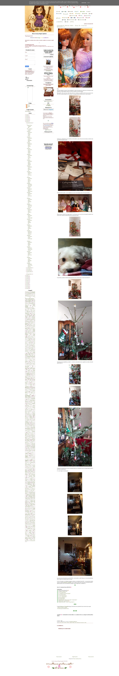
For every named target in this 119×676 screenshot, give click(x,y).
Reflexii (28, 483)
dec (33, 365)
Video (30, 532)
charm (30, 346)
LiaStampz (27, 421)
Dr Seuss (33, 372)
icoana (31, 401)
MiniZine (31, 442)
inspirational (29, 403)
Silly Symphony (30, 505)
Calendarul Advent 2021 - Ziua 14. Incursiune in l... (29, 194)
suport (28, 512)
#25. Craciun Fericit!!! (61, 597)
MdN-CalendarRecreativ (32, 435)
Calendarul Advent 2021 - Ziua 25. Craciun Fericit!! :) (72, 26)
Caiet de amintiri (31, 336)
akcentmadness (27, 310)
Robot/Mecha (31, 487)
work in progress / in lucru (30, 537)
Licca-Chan (27, 422)
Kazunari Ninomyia (28, 411)
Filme (34, 379)
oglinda (32, 452)
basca (34, 324)
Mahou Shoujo (32, 425)
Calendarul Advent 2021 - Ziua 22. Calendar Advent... (29, 151)
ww (34, 538)
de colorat (28, 365)
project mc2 (31, 473)
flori (30, 380)
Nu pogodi (29, 450)
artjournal (26, 320)
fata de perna (33, 377)
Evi (33, 376)
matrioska (32, 434)
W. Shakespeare (33, 534)
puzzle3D (26, 479)
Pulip (29, 477)
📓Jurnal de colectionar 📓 (82, 19)
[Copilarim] (30, 101)
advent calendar (61, 622)
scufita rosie (32, 499)
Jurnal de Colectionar (29, 410)
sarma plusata (30, 496)
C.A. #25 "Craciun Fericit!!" (62, 595)
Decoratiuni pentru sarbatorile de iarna (63, 608)
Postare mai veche (91, 656)
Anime (26, 316)
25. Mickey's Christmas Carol (62, 591)
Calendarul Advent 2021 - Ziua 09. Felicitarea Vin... (29, 221)
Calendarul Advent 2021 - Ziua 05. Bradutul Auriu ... (29, 243)
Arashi (28, 319)
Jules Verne (30, 408)
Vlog (31, 533)
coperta (32, 354)
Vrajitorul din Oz (27, 534)
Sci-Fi (28, 499)
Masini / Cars (27, 434)
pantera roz (33, 457)
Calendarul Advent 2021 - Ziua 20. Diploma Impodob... (29, 162)
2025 (27, 116)
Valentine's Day (30, 528)
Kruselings (26, 417)
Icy (34, 401)
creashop (30, 359)
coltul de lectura (30, 353)
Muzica (33, 447)
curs (34, 362)
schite (34, 498)
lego (32, 420)
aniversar (33, 316)
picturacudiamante (28, 464)
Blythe (34, 329)
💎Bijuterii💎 (76, 11)
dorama (28, 372)
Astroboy (31, 320)
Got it (88, 2)
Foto (26, 383)
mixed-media (33, 444)
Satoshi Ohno (27, 497)
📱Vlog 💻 (66, 21)
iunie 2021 (28, 269)
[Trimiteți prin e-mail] (57, 621)
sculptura (26, 500)
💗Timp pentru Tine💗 (80, 17)
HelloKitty (33, 397)
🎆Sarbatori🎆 (73, 17)
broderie (34, 331)
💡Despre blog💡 (77, 13)
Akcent (31, 309)
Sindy (33, 506)
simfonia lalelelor (27, 506)
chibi (26, 348)
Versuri (30, 530)
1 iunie (32, 294)
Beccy (30, 326)
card (29, 339)
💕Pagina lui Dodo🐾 (87, 15)
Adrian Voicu (27, 304)
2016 (27, 280)
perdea (31, 461)
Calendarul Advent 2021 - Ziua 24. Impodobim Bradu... (29, 139)
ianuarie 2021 (29, 274)
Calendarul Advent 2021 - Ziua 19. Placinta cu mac (29, 168)
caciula (29, 335)
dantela (31, 364)
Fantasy (26, 377)
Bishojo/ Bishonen (32, 328)
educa (33, 375)
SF (27, 503)
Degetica (32, 367)
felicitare (68, 622)
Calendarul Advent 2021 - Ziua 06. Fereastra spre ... (29, 237)
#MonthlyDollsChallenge (31, 292)
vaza (30, 529)
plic (27, 466)
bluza (30, 329)
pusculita (31, 478)
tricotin (29, 526)
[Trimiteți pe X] (60, 621)
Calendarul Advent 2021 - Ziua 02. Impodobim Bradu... (29, 259)
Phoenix (32, 462)
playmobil (33, 465)
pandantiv (27, 456)
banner (32, 323)
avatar (28, 321)
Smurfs (29, 507)
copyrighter (28, 357)
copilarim (28, 106)
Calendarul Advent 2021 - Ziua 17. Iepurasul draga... (29, 179)
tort (30, 525)
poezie (34, 466)
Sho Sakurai (27, 504)
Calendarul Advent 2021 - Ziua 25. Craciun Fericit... (29, 133)
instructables (31, 404)
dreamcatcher (29, 374)
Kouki (31, 416)
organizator (31, 454)
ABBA (33, 302)
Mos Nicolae (33, 446)
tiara (27, 520)
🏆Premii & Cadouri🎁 (65, 17)
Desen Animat (32, 368)
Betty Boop (28, 327)
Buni (34, 334)
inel (34, 402)
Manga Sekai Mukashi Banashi (30, 428)
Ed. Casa (34, 374)
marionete (28, 431)
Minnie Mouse (27, 443)
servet (31, 502)
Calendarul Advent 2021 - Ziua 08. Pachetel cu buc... (29, 227)
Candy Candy (32, 337)
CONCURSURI (48, 70)
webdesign (33, 535)
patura (34, 460)
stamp (34, 508)
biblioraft (32, 327)
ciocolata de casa (27, 349)
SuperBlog (27, 511)
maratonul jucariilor (30, 429)
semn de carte (32, 500)
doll (28, 371)
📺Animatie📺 (64, 11)
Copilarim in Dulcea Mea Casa (30, 355)
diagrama (29, 369)
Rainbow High (33, 480)
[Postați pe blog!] (59, 621)
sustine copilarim (30, 513)
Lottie (29, 424)
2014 (27, 283)
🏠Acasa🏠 (58, 11)
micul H (33, 438)
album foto (28, 311)
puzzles (31, 479)
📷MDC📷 (64, 19)
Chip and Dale (31, 348)
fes (33, 378)
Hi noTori (28, 398)
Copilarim (53, 661)
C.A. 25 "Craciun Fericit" (62, 592)
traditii (85, 622)
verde (34, 529)
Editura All (28, 375)
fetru (26, 379)
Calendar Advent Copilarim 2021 (29, 126)
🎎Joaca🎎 (90, 13)
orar (26, 454)
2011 (27, 287)
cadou (34, 335)
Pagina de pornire (74, 656)
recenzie (29, 482)
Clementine (26, 350)
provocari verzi (32, 476)
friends (31, 384)
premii (26, 471)
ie (27, 402)
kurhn (31, 417)
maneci (34, 426)
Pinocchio (30, 465)
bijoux (26, 328)
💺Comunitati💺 (58, 13)
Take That (28, 515)
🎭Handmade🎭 (84, 13)
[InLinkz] (48, 120)
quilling (26, 480)
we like (28, 535)
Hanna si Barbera (28, 396)
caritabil (34, 339)
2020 (27, 275)
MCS (26, 435)
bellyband (34, 326)
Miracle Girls (33, 443)
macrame (26, 425)
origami (26, 455)
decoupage (27, 367)
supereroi (33, 511)
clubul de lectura (32, 351)
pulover (26, 478)
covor (33, 358)
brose (33, 332)
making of (29, 426)
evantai (30, 376)
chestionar (33, 346)
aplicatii (28, 318)
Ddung (34, 364)
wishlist (28, 536)
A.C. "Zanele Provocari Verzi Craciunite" (64, 593)
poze (76, 622)
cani (25, 338)
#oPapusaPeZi (29, 293)
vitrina (26, 533)
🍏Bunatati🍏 (82, 11)
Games (31, 385)
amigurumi (27, 313)
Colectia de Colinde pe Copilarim (62, 607)
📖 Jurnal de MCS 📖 (59, 21)
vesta (30, 531)
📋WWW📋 (72, 21)
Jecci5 (30, 407)
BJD (27, 329)
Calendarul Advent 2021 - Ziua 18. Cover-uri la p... (29, 174)
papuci (32, 459)
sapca (31, 493)
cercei (30, 345)
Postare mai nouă (58, 656)
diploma (34, 369)
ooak (26, 453)
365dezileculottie (30, 299)
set (34, 502)
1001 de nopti (33, 295)
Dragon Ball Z (33, 373)
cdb (28, 344)
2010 (27, 288)
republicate (30, 484)
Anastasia (33, 313)
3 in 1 (34, 296)
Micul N (28, 439)
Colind (34, 352)
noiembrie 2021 (29, 267)
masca (32, 433)
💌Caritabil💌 (88, 11)
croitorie (31, 360)
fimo (27, 380)
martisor (33, 431)
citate (32, 349)
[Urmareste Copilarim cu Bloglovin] (48, 110)
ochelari (28, 452)
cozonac (26, 359)
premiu (32, 471)
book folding (29, 330)
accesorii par (31, 303)
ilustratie (31, 402)
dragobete (28, 373)
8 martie (29, 301)
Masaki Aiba (27, 433)
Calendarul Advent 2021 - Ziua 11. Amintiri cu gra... (29, 211)
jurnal (32, 409)
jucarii (34, 407)
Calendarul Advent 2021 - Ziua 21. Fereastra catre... (29, 156)
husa (26, 400)
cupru (31, 362)
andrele (28, 314)
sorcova (33, 507)
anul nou (33, 317)
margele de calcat (27, 430)
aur (34, 320)
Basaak (31, 324)
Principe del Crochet (28, 472)
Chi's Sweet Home (30, 347)
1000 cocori (27, 295)
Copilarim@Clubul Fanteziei (31, 356)
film (30, 379)
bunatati (27, 334)
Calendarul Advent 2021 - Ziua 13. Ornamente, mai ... (29, 200)
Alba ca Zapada (33, 310)
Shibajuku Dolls (32, 503)
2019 (27, 276)
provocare (33, 474)
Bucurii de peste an (29, 333)
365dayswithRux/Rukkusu (29, 298)
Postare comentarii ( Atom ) (77, 658)
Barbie (65, 622)
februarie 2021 (29, 271)
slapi (26, 507)
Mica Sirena (31, 437)
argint (32, 319)
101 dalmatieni (29, 296)
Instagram (33, 403)
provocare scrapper (32, 475)
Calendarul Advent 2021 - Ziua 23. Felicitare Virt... (29, 145)
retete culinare (33, 485)
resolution (26, 485)
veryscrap (26, 531)
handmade (28, 395)
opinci (33, 453)
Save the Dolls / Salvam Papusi (30, 498)
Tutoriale (48, 104)
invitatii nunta (29, 406)
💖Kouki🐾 (80, 15)
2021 (27, 121)
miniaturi (26, 442)
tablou (34, 514)
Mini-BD (32, 441)
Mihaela (34, 440)
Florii (32, 381)
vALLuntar (26, 529)
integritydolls (27, 405)
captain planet (30, 338)
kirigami (34, 413)
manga (28, 427)
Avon (26, 322)
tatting (33, 515)
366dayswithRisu (28, 300)
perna (34, 461)
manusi (34, 428)
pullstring (32, 477)
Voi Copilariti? (48, 105)
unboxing (29, 527)
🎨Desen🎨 (71, 13)
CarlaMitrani (29, 340)
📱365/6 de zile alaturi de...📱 (71, 19)
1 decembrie (27, 294)
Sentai (28, 501)
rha (27, 107)
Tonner (26, 525)
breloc (29, 331)
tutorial (33, 526)
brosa (29, 332)
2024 (27, 117)
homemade (33, 398)
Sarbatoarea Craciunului (64, 606)
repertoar (33, 483)
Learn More (83, 2)
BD (27, 325)
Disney (29, 370)
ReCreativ (33, 482)
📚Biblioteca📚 (70, 11)
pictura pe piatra (28, 463)
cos (32, 357)
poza (26, 470)
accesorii (26, 303)
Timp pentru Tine (32, 520)
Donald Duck (33, 371)
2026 (27, 115)
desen (26, 368)
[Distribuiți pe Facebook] (61, 621)
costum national (27, 358)
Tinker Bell (29, 521)
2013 (27, 284)
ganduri (71, 622)
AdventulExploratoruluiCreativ (29, 307)
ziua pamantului (32, 540)
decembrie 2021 (29, 122)
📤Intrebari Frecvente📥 (73, 15)
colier (29, 352)
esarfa (26, 376)
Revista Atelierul (32, 486)
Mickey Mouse (27, 438)
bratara (34, 330)
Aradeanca (33, 318)
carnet (34, 340)
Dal (27, 364)
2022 (27, 120)
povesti (30, 469)
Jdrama (27, 407)
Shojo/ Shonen (33, 504)
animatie (30, 315)
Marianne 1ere (33, 430)
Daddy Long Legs (32, 363)
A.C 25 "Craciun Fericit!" (62, 594)
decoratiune (27, 366)
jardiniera (34, 406)
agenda (28, 308)
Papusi (74, 622)
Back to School (30, 322)
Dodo (34, 370)
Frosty (26, 385)
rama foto (28, 481)
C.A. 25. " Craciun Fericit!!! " (62, 596)
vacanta (34, 527)
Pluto (31, 466)
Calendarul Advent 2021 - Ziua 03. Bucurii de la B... (29, 253)
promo (26, 474)
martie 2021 (29, 270)
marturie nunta (30, 432)
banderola (26, 323)
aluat (32, 312)
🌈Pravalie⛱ (58, 18)
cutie (28, 363)
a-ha (29, 302)
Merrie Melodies (28, 436)
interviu (34, 405)
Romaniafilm (27, 488)
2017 (27, 279)
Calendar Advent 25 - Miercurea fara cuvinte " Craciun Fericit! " (67, 599)
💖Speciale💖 (88, 17)
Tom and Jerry (33, 522)
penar (28, 461)
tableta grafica (27, 514)
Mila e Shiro (28, 441)
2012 (27, 285)
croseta (26, 361)
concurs (26, 354)
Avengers (32, 321)
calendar (26, 337)
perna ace (28, 462)
